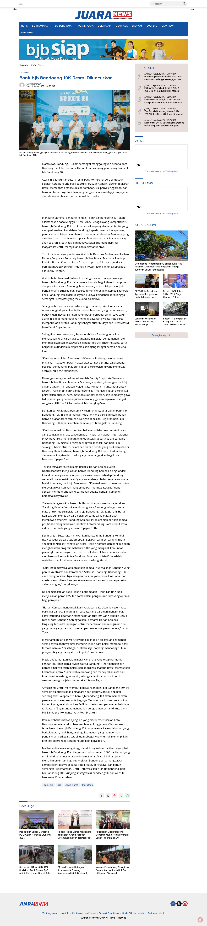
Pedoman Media (156, 913)
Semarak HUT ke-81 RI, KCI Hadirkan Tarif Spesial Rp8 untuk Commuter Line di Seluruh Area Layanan (36, 870)
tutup (15, 9)
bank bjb (48, 785)
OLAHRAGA (122, 25)
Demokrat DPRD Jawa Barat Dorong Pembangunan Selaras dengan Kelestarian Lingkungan (164, 124)
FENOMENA (27, 32)
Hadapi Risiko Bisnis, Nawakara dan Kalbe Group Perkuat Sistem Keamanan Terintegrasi (75, 834)
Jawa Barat (71, 785)
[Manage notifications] (200, 919)
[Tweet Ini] (108, 795)
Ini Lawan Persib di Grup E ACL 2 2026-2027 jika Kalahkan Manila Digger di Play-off (161, 89)
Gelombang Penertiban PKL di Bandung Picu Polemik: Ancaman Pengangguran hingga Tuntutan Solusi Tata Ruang (158, 266)
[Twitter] (179, 904)
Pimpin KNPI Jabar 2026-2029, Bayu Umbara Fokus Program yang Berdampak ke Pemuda (173, 294)
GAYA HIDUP (168, 25)
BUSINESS (152, 25)
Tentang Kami (49, 913)
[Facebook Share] (101, 795)
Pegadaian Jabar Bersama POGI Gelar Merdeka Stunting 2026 (35, 834)
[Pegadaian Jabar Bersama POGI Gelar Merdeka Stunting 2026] (36, 819)
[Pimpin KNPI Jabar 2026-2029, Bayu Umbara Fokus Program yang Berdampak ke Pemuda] (175, 281)
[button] (184, 3)
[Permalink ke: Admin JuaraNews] (22, 84)
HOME (24, 25)
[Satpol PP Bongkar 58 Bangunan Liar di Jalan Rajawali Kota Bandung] (175, 309)
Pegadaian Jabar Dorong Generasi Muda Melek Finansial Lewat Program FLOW (112, 834)
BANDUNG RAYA (63, 25)
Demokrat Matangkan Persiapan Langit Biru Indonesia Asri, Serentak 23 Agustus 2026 (163, 101)
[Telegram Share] (121, 795)
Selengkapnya (160, 335)
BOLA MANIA (104, 25)
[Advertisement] (29, 210)
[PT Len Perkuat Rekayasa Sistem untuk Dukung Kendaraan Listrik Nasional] (75, 854)
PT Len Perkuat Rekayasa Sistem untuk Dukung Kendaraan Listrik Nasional (72, 870)
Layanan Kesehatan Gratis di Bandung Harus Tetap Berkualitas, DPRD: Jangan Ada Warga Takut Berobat (145, 321)
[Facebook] (173, 904)
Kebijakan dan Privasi (84, 913)
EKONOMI (137, 25)
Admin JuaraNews (33, 84)
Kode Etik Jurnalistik (133, 913)
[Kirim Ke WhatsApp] (127, 795)
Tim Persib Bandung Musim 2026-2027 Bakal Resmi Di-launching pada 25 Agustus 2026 (164, 113)
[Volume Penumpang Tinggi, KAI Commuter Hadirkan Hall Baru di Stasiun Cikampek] (113, 854)
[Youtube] (185, 904)
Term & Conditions (109, 913)
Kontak (65, 913)
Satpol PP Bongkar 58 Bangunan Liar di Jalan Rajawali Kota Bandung (175, 321)
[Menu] (21, 3)
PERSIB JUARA (85, 25)
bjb (59, 785)
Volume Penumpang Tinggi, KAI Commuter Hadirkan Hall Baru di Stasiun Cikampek (112, 870)
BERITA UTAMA (40, 25)
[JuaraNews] (103, 14)
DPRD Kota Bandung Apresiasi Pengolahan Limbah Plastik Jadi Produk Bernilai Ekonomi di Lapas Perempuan (146, 294)
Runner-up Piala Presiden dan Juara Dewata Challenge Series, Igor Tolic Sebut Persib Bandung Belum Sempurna (163, 78)
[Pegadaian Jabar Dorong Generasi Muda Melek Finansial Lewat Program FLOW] (113, 819)
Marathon (87, 785)
